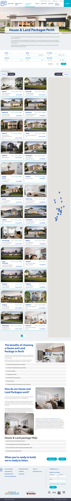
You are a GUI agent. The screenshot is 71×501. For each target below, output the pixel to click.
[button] (54, 200)
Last (28, 335)
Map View (66, 74)
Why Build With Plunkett (23, 469)
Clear (57, 63)
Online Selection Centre (37, 471)
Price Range (49, 52)
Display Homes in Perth (18, 4)
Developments (44, 3)
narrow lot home (44, 420)
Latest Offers (50, 3)
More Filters (50, 63)
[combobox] (14, 55)
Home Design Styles (8, 471)
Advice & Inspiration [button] (57, 4)
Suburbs (6, 52)
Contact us (35, 469)
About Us (37, 3)
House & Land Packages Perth (10, 476)
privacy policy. (63, 484)
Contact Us (61, 1)
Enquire (67, 3)
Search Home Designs (9, 469)
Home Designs (11, 3)
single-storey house (53, 418)
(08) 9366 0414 (55, 1)
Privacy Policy (64, 499)
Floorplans (11, 74)
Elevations (4, 74)
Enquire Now (52, 459)
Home (4, 13)
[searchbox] (10, 54)
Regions (27, 52)
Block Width (49, 57)
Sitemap (56, 499)
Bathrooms (28, 57)
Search (63, 63)
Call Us (62, 459)
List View (59, 74)
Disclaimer (59, 499)
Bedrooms (7, 57)
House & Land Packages (28, 4)
